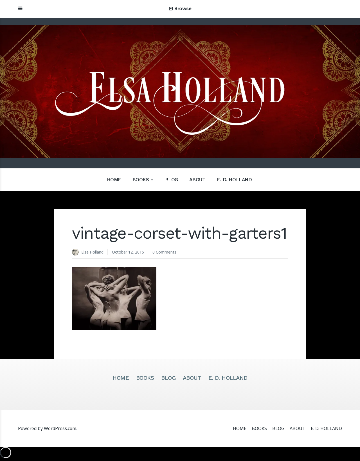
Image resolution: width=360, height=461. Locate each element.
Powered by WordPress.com (47, 428)
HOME (114, 179)
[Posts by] (76, 252)
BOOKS (140, 179)
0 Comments (164, 252)
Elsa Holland (92, 252)
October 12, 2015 (128, 252)
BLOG (171, 179)
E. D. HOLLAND (234, 179)
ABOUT (197, 179)
